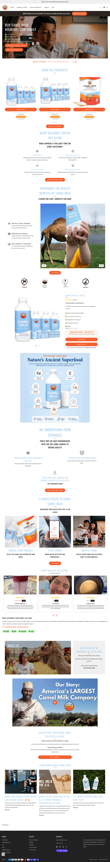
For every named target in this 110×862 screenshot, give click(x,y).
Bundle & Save (22, 7)
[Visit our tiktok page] (63, 846)
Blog (3, 847)
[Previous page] (5, 99)
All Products (5, 840)
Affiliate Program (6, 850)
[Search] (100, 7)
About (46, 7)
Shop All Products (14, 48)
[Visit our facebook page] (56, 846)
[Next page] (105, 99)
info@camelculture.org (61, 840)
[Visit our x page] (66, 846)
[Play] (55, 702)
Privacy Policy (32, 850)
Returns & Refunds (33, 840)
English (3, 859)
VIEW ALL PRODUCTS (55, 126)
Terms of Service (33, 847)
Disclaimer (31, 845)
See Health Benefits (14, 44)
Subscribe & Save (6, 842)
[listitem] (55, 2)
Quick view (21, 109)
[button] (36, 345)
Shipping (67, 328)
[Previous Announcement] (35, 2)
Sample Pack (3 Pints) (75, 295)
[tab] (53, 122)
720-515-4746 (59, 843)
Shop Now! (55, 563)
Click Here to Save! (79, 14)
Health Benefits (36, 7)
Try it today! (55, 757)
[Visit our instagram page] (60, 846)
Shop (12, 7)
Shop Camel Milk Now (55, 490)
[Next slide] (58, 319)
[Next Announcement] (75, 2)
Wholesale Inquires (6, 852)
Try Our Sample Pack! (55, 179)
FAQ (53, 7)
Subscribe (81, 339)
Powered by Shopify (93, 859)
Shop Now (55, 272)
